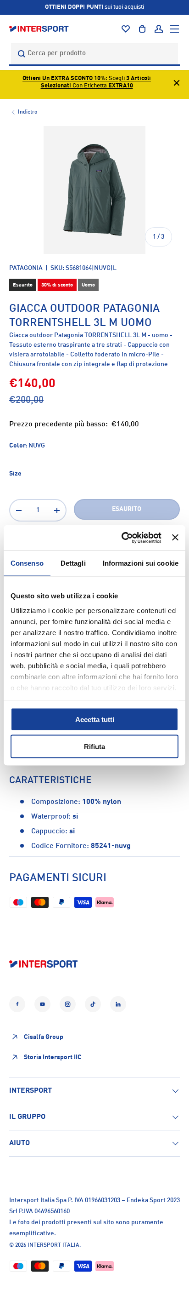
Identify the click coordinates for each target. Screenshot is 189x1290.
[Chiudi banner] (175, 537)
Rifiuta (94, 746)
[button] (142, 28)
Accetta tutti (94, 719)
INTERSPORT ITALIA (53, 1245)
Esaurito (126, 509)
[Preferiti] (125, 28)
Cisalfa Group (43, 1037)
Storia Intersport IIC (53, 1057)
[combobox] (94, 53)
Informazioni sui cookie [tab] (140, 563)
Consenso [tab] (27, 563)
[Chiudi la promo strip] (176, 84)
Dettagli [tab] (73, 563)
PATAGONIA (26, 268)
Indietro (27, 112)
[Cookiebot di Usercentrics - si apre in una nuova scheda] (122, 538)
